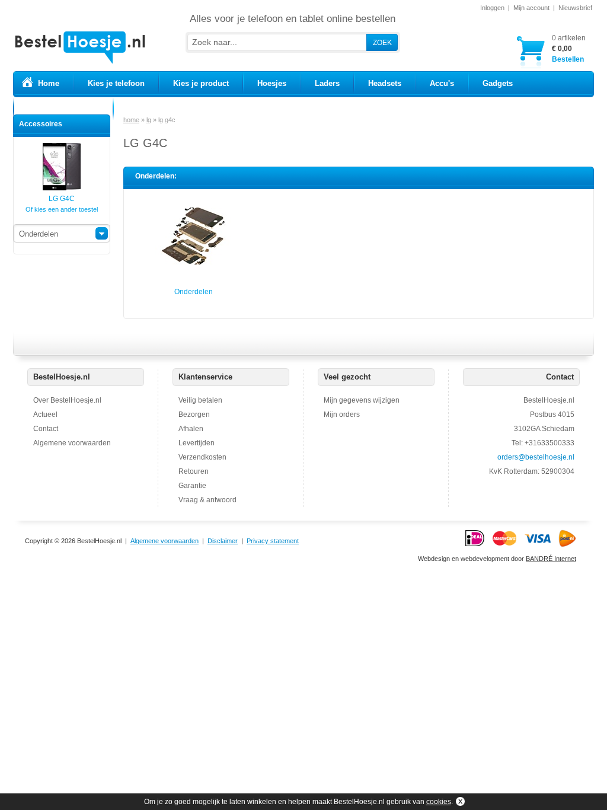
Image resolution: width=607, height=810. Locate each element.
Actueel (45, 414)
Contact (45, 429)
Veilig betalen (200, 400)
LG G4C (62, 198)
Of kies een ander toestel (61, 209)
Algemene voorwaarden (72, 443)
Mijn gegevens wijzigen (362, 400)
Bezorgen (194, 414)
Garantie (192, 485)
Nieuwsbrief (575, 7)
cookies (438, 802)
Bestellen (569, 48)
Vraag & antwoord (207, 500)
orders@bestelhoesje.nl (535, 457)
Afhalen (190, 429)
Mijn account (531, 7)
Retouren (193, 471)
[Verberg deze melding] (459, 802)
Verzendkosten (202, 457)
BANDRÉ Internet (551, 558)
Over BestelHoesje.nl (67, 400)
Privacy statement (273, 540)
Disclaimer (222, 540)
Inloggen (492, 7)
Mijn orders (342, 414)
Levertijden (196, 443)
